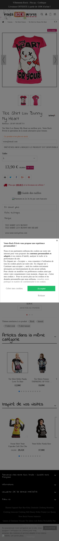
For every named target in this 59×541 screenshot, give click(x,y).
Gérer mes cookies (14, 288)
